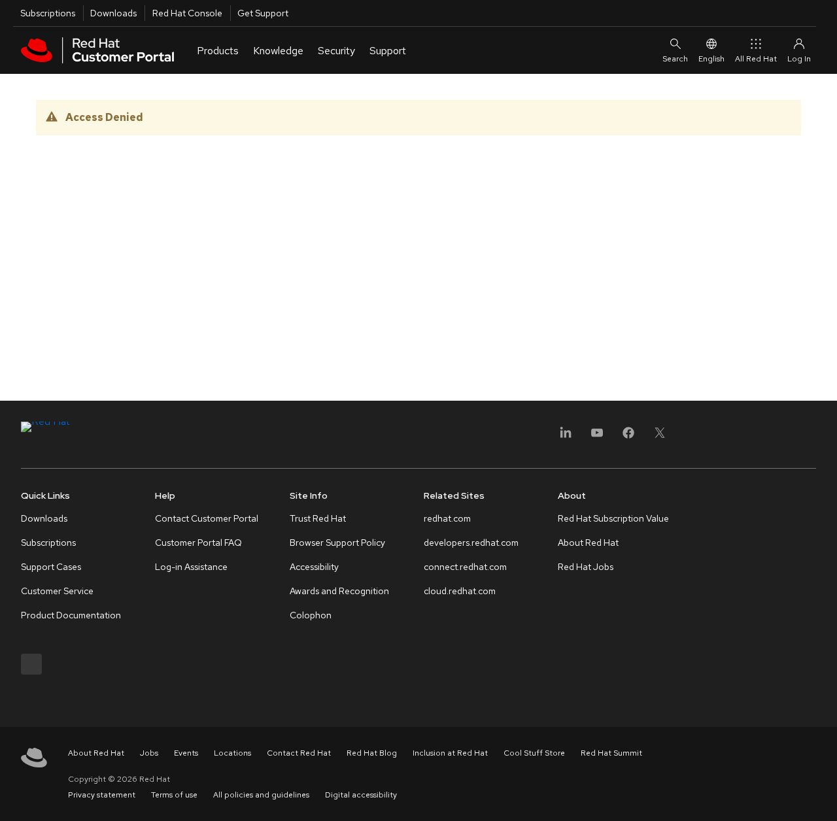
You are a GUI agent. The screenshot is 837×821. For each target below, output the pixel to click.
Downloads (113, 13)
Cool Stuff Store (534, 753)
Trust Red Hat (318, 518)
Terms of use (174, 795)
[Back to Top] (822, 796)
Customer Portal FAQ (198, 542)
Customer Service (57, 591)
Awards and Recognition (339, 591)
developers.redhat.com (471, 542)
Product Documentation (71, 615)
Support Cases (51, 567)
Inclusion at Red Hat (450, 753)
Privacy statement (101, 795)
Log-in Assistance (191, 567)
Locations (232, 753)
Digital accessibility (361, 795)
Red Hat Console (187, 13)
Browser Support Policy (337, 542)
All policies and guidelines (261, 795)
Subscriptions (47, 13)
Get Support (262, 13)
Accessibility (314, 567)
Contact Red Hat (299, 753)
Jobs (149, 753)
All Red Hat (756, 59)
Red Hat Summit (611, 753)
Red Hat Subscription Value (613, 518)
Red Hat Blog (372, 753)
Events (186, 753)
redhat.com (447, 518)
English (711, 59)
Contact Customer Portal (206, 518)
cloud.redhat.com (460, 591)
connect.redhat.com (465, 567)
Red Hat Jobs (585, 567)
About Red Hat (588, 542)
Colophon (311, 615)
